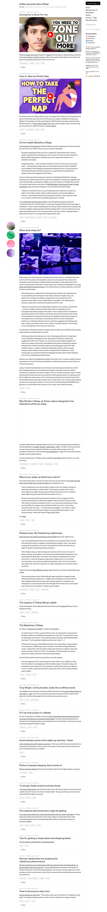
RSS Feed (91, 38)
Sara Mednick (29, 129)
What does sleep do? (30, 230)
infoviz (29, 727)
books (21, 217)
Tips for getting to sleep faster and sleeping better (36, 842)
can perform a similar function (34, 57)
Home (88, 7)
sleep (26, 7)
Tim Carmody (35, 228)
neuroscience (37, 7)
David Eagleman (52, 451)
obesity (33, 825)
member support (90, 48)
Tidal (57, 447)
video (43, 7)
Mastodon (91, 42)
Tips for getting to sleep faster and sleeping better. (45, 838)
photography (23, 772)
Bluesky (90, 40)
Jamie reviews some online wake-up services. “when (46, 740)
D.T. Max (22, 674)
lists (21, 845)
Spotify (36, 447)
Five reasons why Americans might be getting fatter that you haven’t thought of (46, 814)
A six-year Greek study (28, 789)
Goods (88, 15)
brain (21, 700)
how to (47, 7)
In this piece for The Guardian (29, 146)
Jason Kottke (35, 12)
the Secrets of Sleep (35, 629)
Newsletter (90, 12)
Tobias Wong (58, 7)
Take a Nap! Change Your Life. (43, 123)
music (41, 464)
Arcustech (95, 51)
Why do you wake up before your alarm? (39, 477)
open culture (51, 126)
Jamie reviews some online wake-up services (35, 744)
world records (34, 700)
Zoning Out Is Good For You (33, 14)
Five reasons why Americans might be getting (42, 810)
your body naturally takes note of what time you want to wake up (49, 482)
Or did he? (63, 606)
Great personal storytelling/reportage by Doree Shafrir (38, 537)
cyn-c (77, 769)
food (21, 825)
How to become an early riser (34, 891)
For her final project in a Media (35, 712)
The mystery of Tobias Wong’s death (38, 602)
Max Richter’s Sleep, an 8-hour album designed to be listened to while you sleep (46, 402)
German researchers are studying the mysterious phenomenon (38, 860)
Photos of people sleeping (28, 769)
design (22, 612)
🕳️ (93, 76)
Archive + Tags (91, 17)
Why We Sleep (52, 217)
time (33, 520)
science (31, 7)
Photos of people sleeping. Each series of (40, 765)
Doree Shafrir (23, 589)
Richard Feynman (33, 878)
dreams (52, 7)
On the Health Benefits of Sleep (35, 142)
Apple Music (50, 447)
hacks (21, 901)
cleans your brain (32, 55)
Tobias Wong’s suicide (40, 570)
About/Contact (91, 20)
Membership (91, 10)
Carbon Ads (97, 29)
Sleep (28, 388)
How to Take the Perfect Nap (34, 76)
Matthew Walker (30, 217)
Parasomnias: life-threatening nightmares (40, 533)
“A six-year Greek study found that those (39, 785)
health (64, 7)
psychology (23, 878)
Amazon (43, 447)
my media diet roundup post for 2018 (34, 202)
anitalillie (22, 727)
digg (23, 516)
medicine (39, 217)
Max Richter (34, 464)
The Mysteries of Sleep (31, 625)
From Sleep (57, 458)
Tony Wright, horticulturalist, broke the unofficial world (47, 687)
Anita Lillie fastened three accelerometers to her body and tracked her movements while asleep (49, 717)
